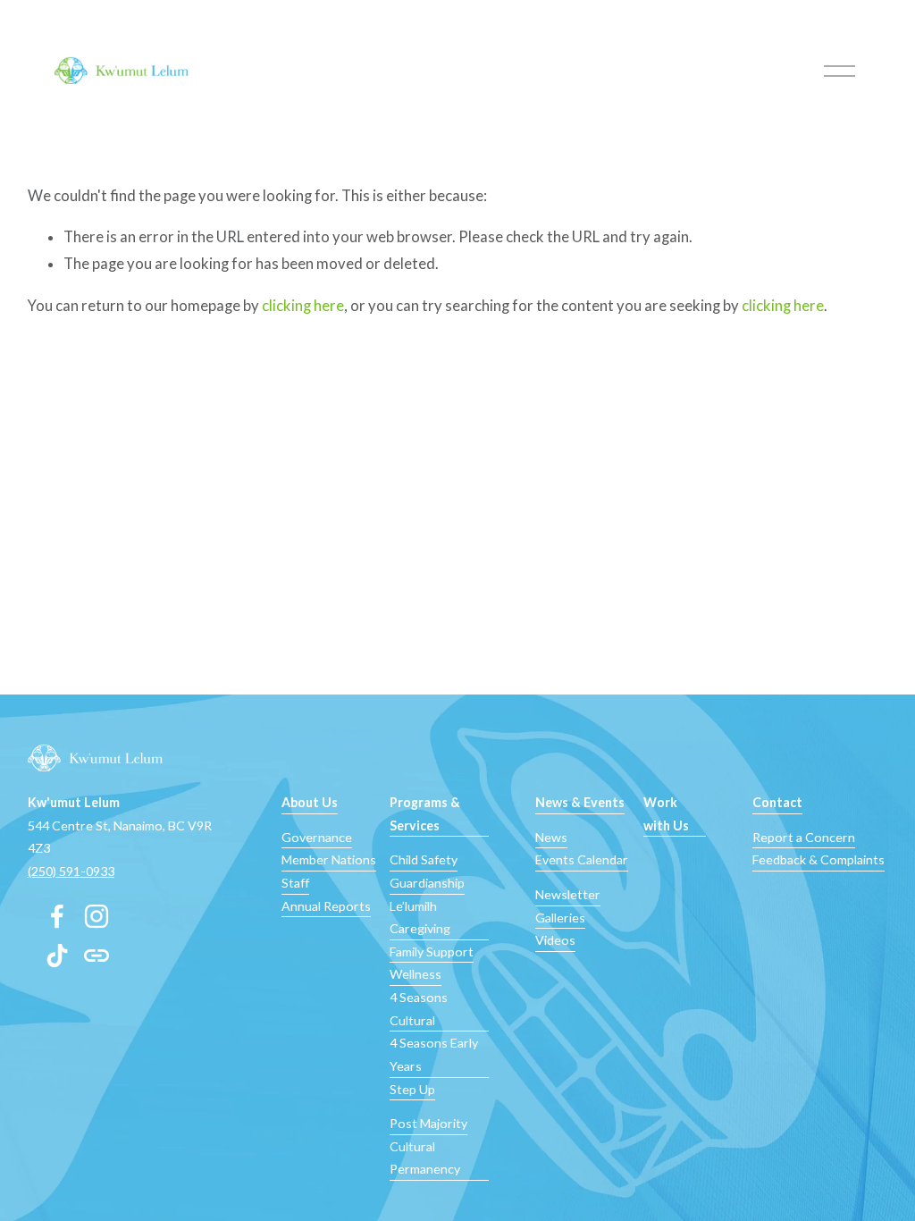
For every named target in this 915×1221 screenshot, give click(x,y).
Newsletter (567, 894)
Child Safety (424, 859)
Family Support (432, 951)
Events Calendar (581, 859)
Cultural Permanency (425, 1158)
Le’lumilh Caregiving (420, 917)
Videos (555, 939)
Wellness (415, 973)
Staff (295, 882)
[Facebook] (57, 916)
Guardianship (427, 882)
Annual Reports (326, 906)
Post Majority (428, 1123)
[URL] (96, 955)
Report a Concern (803, 837)
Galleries (560, 917)
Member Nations (328, 859)
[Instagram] (96, 916)
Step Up (412, 1089)
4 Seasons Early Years (434, 1054)
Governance (316, 837)
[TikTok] (57, 955)
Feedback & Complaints (818, 859)
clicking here (303, 306)
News (551, 837)
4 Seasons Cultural (419, 1008)
